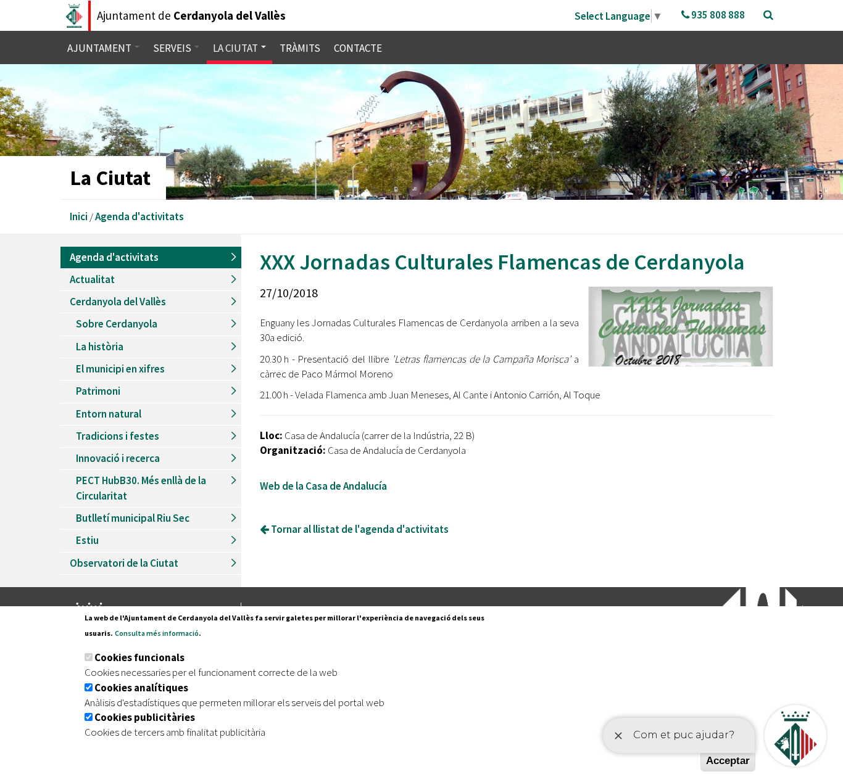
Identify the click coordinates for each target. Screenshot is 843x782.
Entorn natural (108, 414)
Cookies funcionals (139, 657)
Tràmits (300, 48)
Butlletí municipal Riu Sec (132, 518)
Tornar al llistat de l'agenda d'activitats (359, 529)
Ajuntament (100, 48)
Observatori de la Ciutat (124, 563)
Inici (79, 216)
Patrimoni (98, 391)
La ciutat (236, 48)
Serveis (173, 48)
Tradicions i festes (117, 436)
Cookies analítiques (141, 687)
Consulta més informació (157, 633)
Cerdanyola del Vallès (118, 301)
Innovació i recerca (118, 458)
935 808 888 (717, 15)
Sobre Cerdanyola (116, 324)
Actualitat (92, 279)
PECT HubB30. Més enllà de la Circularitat (141, 488)
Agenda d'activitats (139, 216)
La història (99, 346)
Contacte (358, 48)
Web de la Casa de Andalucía (323, 486)
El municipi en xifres (120, 369)
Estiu (87, 540)
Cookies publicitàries (144, 717)
